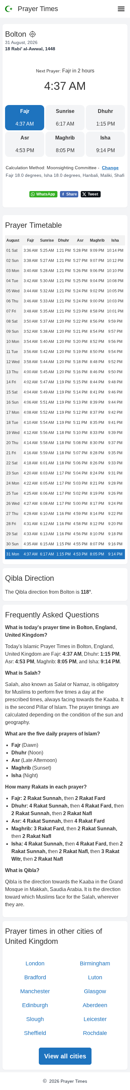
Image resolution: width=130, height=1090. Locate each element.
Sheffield (35, 1033)
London (35, 963)
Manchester (35, 991)
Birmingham (95, 963)
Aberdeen (95, 1005)
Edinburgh (35, 1005)
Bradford (35, 977)
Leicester (95, 1019)
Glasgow (95, 991)
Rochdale (95, 1033)
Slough (35, 1019)
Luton (95, 977)
